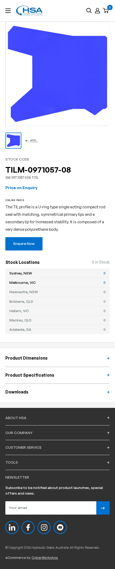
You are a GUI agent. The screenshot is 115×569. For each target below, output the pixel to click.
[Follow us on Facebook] (28, 527)
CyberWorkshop (45, 557)
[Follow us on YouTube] (60, 527)
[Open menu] (8, 11)
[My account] (97, 10)
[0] (106, 10)
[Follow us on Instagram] (44, 527)
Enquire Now (23, 243)
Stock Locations (22, 262)
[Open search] (89, 10)
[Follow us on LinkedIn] (12, 527)
